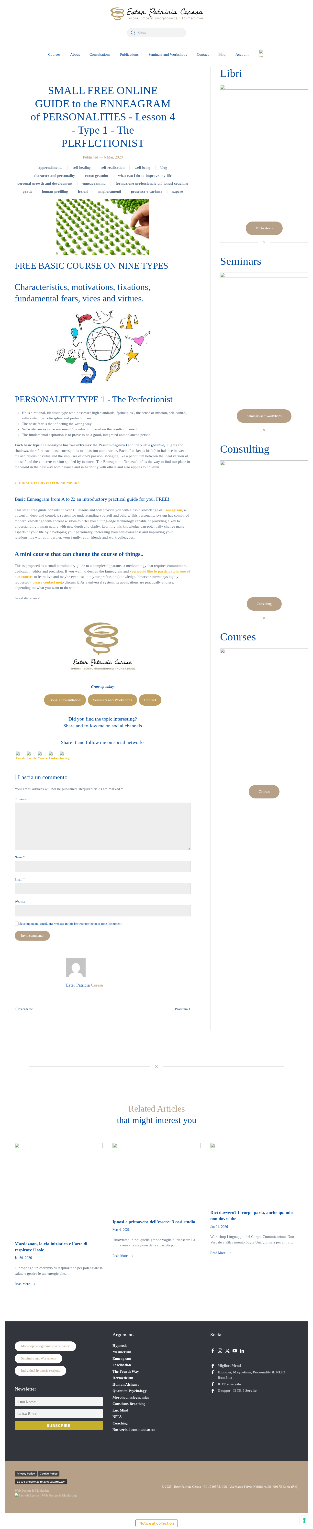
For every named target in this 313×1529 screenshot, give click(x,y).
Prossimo (181, 1009)
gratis (27, 191)
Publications (129, 54)
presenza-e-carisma (146, 191)
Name (20, 857)
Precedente (25, 1009)
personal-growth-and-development (44, 183)
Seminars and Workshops (167, 54)
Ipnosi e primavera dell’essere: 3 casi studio (153, 1221)
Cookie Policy (48, 1473)
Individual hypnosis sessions (40, 1370)
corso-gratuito (96, 176)
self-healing (82, 168)
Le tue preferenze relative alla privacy (41, 1481)
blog (163, 168)
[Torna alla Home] (156, 14)
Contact (203, 54)
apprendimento (50, 168)
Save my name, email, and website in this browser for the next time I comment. (70, 923)
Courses (54, 54)
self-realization (112, 168)
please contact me (47, 582)
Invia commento (32, 935)
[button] (261, 54)
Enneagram (172, 510)
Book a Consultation (65, 700)
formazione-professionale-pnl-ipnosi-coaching (152, 183)
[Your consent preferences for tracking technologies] (304, 1520)
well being (142, 168)
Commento (22, 799)
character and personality (54, 176)
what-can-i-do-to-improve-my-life (145, 176)
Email (20, 879)
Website (20, 901)
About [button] (75, 54)
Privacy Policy (26, 1473)
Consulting (264, 604)
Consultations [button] (99, 54)
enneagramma (94, 183)
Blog (222, 54)
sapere (177, 191)
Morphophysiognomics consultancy (45, 1346)
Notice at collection (156, 1523)
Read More (22, 1284)
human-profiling (55, 191)
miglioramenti (109, 191)
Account (241, 54)
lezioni (83, 191)
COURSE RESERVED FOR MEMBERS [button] (47, 483)
